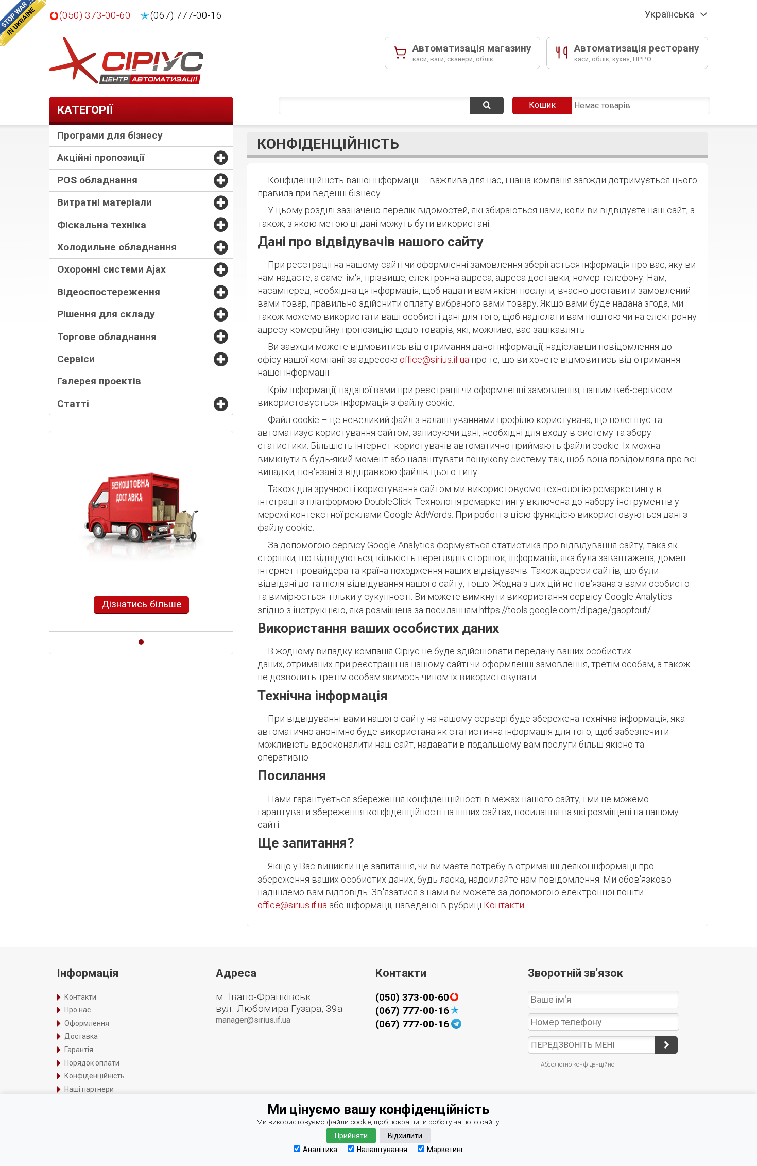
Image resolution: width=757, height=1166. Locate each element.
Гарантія (78, 1049)
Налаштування (382, 1149)
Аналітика (320, 1149)
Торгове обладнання (107, 337)
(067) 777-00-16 (186, 15)
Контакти (504, 905)
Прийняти (351, 1135)
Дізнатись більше (141, 604)
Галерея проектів (99, 381)
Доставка (81, 1036)
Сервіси (76, 359)
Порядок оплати (91, 1063)
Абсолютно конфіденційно (577, 1064)
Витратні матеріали (104, 202)
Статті (73, 404)
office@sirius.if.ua (434, 359)
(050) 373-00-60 (95, 15)
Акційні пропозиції (100, 157)
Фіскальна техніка (101, 225)
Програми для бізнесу (110, 135)
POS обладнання (97, 180)
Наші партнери (89, 1089)
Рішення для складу (106, 314)
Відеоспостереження (108, 292)
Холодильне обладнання (117, 247)
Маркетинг (445, 1149)
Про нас (77, 1010)
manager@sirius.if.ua (253, 1020)
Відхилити (405, 1135)
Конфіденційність (94, 1076)
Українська (669, 14)
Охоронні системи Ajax (111, 269)
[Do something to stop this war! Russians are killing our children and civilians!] (23, 23)
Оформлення (86, 1023)
